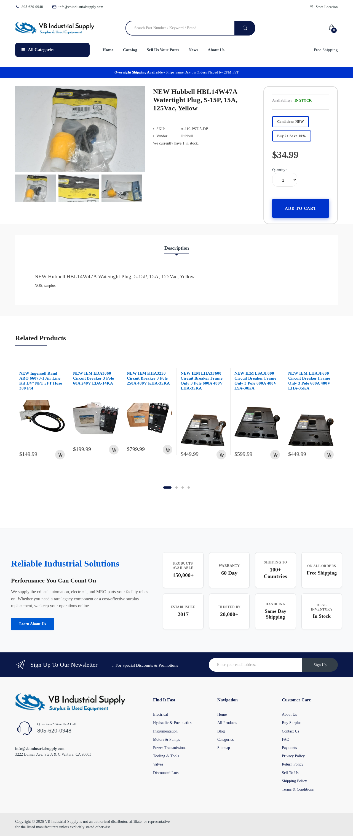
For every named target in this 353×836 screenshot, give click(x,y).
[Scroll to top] (6, 827)
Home (222, 714)
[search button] (244, 28)
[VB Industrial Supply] (54, 28)
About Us (289, 714)
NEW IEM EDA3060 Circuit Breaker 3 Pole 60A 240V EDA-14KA (93, 378)
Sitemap (223, 748)
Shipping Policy (294, 781)
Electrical (160, 714)
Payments (289, 748)
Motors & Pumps (166, 739)
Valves (158, 764)
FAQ (285, 739)
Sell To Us (290, 773)
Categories (225, 739)
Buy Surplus (291, 723)
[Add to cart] (60, 454)
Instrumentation (165, 731)
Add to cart (300, 208)
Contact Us (290, 731)
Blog (221, 731)
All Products (227, 723)
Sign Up (320, 665)
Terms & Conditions (298, 789)
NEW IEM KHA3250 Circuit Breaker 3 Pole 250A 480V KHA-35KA (148, 378)
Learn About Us (32, 624)
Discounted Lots (165, 773)
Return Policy (292, 764)
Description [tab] (176, 248)
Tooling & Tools (166, 756)
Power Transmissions (169, 748)
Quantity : (279, 170)
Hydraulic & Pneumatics (172, 723)
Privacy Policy (293, 756)
